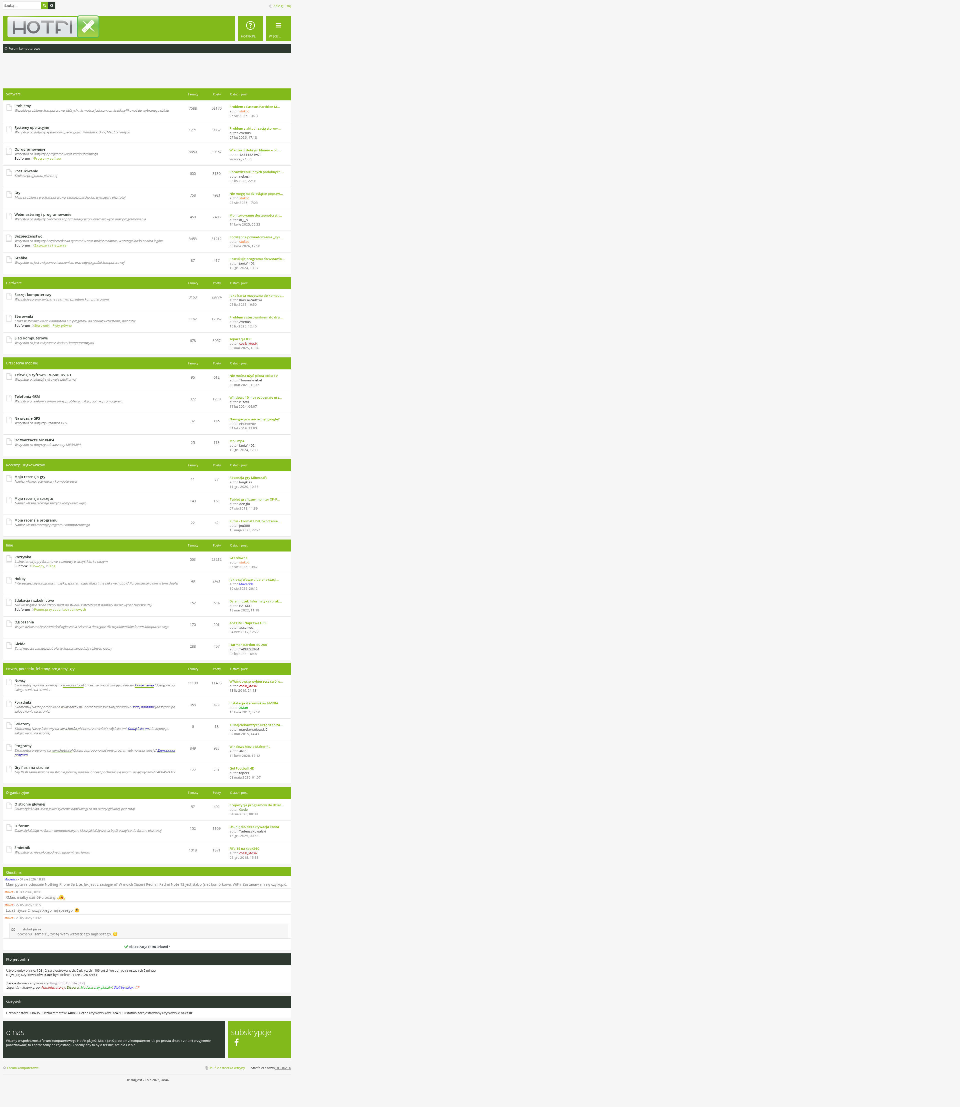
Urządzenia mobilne (22, 363)
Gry (17, 192)
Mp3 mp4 (237, 441)
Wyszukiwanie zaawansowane (51, 5)
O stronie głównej (29, 804)
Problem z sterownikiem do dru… (256, 317)
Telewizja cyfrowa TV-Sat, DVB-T (43, 374)
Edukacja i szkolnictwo (34, 600)
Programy (23, 745)
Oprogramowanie (29, 149)
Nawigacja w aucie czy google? (255, 419)
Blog (52, 566)
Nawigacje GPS (27, 418)
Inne (9, 545)
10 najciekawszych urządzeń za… (256, 725)
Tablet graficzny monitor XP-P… (255, 499)
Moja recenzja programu (36, 520)
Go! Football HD (242, 768)
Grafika (20, 258)
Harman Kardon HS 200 (248, 644)
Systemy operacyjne (31, 127)
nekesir (186, 1013)
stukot (8, 892)
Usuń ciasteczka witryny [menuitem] (226, 1068)
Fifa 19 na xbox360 (244, 848)
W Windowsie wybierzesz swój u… (256, 681)
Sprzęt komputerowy (32, 294)
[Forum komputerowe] (148, 26)
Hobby (20, 578)
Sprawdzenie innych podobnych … (257, 172)
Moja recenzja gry (29, 476)
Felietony (22, 724)
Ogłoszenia (24, 622)
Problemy (22, 105)
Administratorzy (53, 987)
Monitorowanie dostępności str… (256, 215)
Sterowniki (23, 316)
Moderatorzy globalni (96, 987)
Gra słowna (239, 557)
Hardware (14, 282)
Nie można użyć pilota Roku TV (254, 375)
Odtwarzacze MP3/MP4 (34, 440)
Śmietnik (22, 847)
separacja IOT (241, 339)
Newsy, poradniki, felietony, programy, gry (40, 668)
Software (13, 94)
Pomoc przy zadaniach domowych (60, 609)
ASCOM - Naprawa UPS (248, 623)
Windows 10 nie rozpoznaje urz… (256, 397)
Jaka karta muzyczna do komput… (257, 295)
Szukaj (44, 5)
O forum (22, 826)
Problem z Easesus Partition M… (255, 106)
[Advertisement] (147, 74)
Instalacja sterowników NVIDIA (254, 703)
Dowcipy (38, 566)
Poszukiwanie (26, 171)
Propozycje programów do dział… (257, 805)
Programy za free (47, 158)
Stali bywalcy (123, 987)
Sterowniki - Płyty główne (53, 325)
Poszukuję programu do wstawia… (257, 259)
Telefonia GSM (27, 396)
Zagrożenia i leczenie (50, 245)
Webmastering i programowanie (42, 214)
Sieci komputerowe (31, 338)
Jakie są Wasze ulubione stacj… (254, 579)
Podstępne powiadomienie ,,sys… (256, 237)
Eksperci (72, 987)
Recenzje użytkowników (25, 465)
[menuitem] (250, 28)
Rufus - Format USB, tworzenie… (255, 521)
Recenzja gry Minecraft (248, 477)
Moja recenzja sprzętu (33, 498)
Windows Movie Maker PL (250, 746)
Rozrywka (22, 556)
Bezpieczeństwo (28, 236)
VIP (136, 987)
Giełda (20, 643)
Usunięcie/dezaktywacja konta (254, 827)
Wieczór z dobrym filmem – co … (255, 150)
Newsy (20, 680)
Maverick (10, 879)
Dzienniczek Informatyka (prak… (256, 601)
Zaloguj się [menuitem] (282, 5)
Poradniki (22, 702)
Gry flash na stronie (31, 767)
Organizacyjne (17, 792)
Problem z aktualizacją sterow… (255, 128)
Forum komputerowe (23, 1068)
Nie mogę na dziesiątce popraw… (256, 193)
